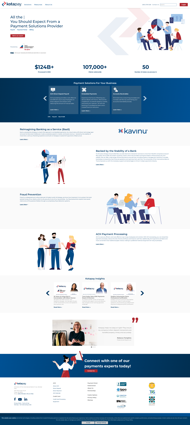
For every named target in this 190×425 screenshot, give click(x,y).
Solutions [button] (27, 5)
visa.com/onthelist (152, 385)
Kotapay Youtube (20, 399)
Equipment (56, 401)
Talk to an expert (17, 35)
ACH (54, 383)
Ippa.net (121, 390)
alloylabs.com (164, 400)
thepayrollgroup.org (164, 392)
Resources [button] (38, 5)
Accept (88, 422)
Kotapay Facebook (15, 399)
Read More (57, 307)
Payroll (12, 29)
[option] (95, 100)
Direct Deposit (57, 388)
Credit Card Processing (59, 399)
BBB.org (121, 384)
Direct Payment (57, 390)
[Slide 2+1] (94, 347)
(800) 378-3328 (146, 4)
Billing (32, 29)
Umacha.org (121, 396)
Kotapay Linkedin (25, 399)
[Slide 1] (91, 347)
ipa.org (121, 402)
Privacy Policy (17, 403)
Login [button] (184, 5)
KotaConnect (92, 385)
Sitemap (16, 404)
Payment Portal (22, 29)
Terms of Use (25, 403)
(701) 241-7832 (29, 393)
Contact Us (155, 4)
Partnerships (92, 390)
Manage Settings (101, 422)
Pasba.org (121, 406)
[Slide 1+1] (93, 347)
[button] (45, 98)
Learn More (54, 109)
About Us (90, 388)
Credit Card (56, 396)
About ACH (56, 386)
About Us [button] (48, 5)
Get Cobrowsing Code (25, 404)
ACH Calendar (56, 393)
